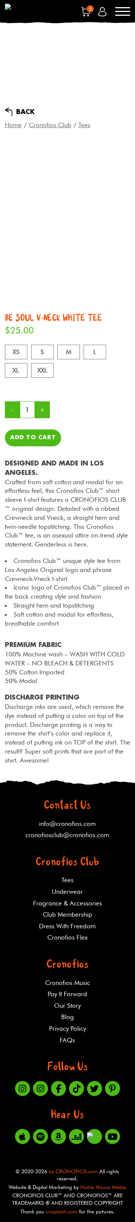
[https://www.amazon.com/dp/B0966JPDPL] (58, 1136)
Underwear (67, 891)
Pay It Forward (67, 994)
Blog (67, 1017)
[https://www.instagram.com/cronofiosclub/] (22, 1088)
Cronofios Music (67, 982)
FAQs (67, 1040)
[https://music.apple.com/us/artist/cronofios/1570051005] (22, 1136)
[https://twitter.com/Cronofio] (94, 1088)
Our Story (67, 1005)
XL (16, 370)
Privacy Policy (67, 1028)
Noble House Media (103, 1187)
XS (16, 352)
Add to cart (33, 438)
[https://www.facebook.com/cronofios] (58, 1088)
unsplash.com (62, 1211)
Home (13, 125)
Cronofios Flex (67, 937)
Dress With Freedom (67, 926)
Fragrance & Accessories (67, 903)
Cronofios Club (50, 125)
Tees (84, 125)
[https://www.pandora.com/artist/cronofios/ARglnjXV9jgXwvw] (94, 1136)
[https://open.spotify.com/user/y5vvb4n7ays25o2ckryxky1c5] (40, 1136)
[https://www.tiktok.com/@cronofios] (76, 1088)
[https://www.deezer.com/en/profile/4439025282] (76, 1136)
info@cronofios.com (67, 823)
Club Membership (67, 914)
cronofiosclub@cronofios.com (67, 835)
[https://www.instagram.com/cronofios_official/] (40, 1088)
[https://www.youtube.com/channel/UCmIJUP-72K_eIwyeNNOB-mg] (112, 1136)
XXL (42, 370)
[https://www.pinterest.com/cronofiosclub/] (112, 1088)
